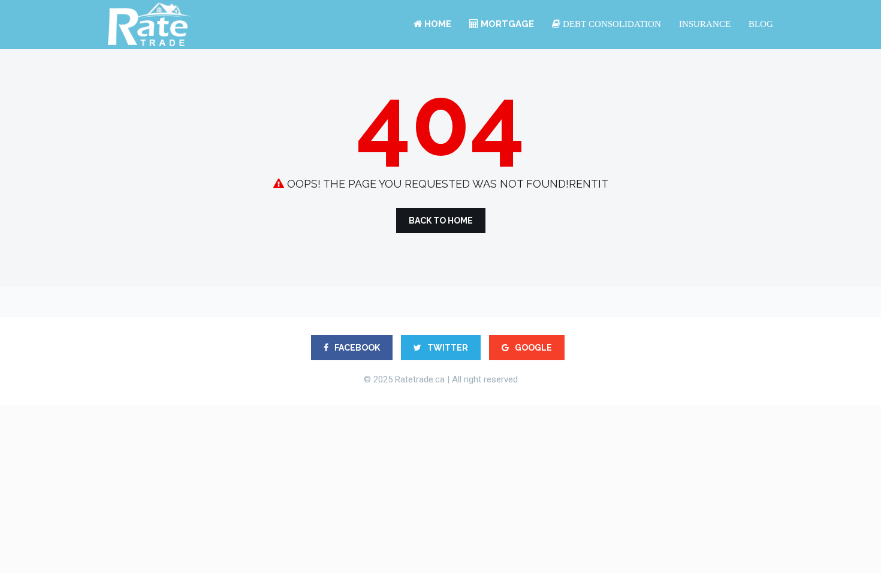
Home (436, 24)
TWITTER (447, 347)
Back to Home (441, 220)
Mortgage (506, 24)
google (532, 347)
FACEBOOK (356, 347)
